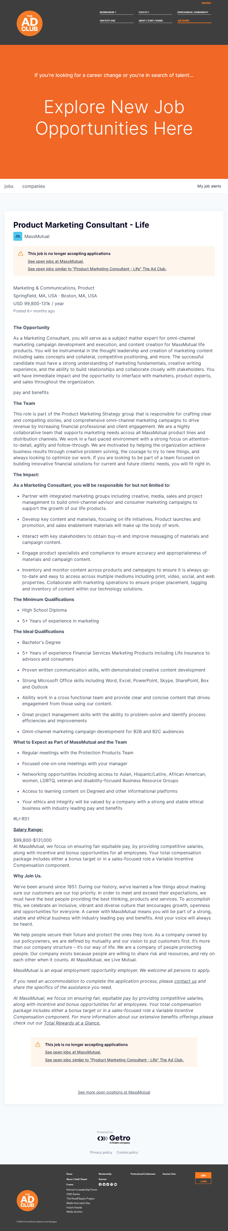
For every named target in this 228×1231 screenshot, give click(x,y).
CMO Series (73, 1194)
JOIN (203, 1175)
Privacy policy (101, 1152)
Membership (108, 12)
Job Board (183, 20)
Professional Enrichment (192, 12)
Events (144, 12)
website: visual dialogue (46, 1221)
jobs (8, 186)
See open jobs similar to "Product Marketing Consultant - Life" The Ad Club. (97, 268)
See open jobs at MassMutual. (56, 261)
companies (33, 186)
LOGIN (203, 1181)
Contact (206, 2)
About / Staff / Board (151, 20)
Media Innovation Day (78, 1202)
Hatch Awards (74, 1207)
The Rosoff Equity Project (80, 1198)
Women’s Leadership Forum (81, 1189)
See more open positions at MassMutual (114, 1092)
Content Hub (107, 20)
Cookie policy (127, 1152)
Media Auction (74, 1211)
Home (69, 1173)
